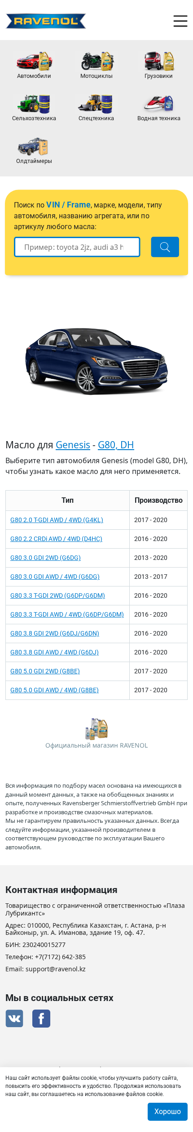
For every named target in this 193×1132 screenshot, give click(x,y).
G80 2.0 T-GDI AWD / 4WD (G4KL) (56, 519)
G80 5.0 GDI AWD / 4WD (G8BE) (54, 690)
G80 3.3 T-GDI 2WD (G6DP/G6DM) (57, 595)
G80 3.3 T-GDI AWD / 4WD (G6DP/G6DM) (67, 614)
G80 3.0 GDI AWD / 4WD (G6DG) (55, 576)
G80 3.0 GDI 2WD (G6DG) (45, 557)
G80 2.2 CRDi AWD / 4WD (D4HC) (56, 538)
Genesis (73, 444)
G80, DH (116, 444)
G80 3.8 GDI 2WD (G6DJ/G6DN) (54, 633)
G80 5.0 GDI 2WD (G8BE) (45, 671)
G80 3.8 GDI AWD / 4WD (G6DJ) (54, 652)
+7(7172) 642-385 (60, 957)
